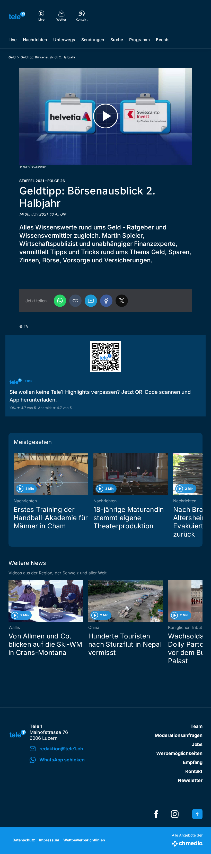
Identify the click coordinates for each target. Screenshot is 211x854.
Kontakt (194, 771)
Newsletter (190, 780)
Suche (116, 39)
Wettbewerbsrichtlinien (84, 840)
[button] (75, 301)
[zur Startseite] (17, 15)
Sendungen (92, 39)
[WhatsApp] (60, 301)
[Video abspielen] (105, 116)
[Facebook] (106, 301)
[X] (122, 301)
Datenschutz (24, 840)
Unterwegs (64, 39)
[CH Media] (187, 843)
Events (163, 39)
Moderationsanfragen (179, 735)
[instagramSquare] (175, 814)
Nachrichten (35, 39)
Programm (139, 39)
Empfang (193, 762)
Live (12, 39)
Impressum (49, 840)
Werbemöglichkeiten (179, 753)
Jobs (197, 744)
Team (196, 726)
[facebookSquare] (156, 814)
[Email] (91, 301)
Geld (11, 57)
